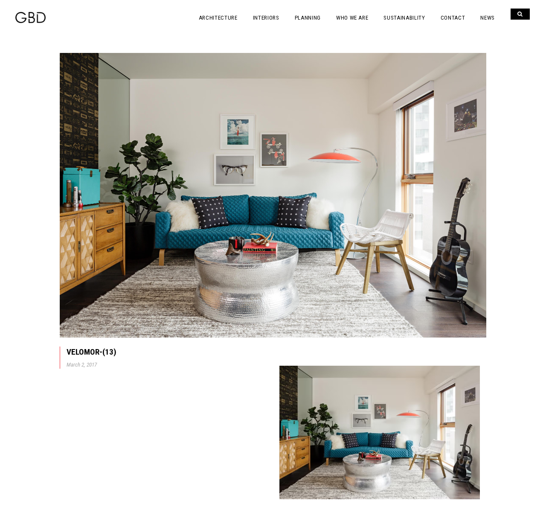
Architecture (218, 18)
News (487, 18)
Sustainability (404, 18)
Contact (453, 18)
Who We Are (352, 18)
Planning (308, 18)
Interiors (266, 18)
